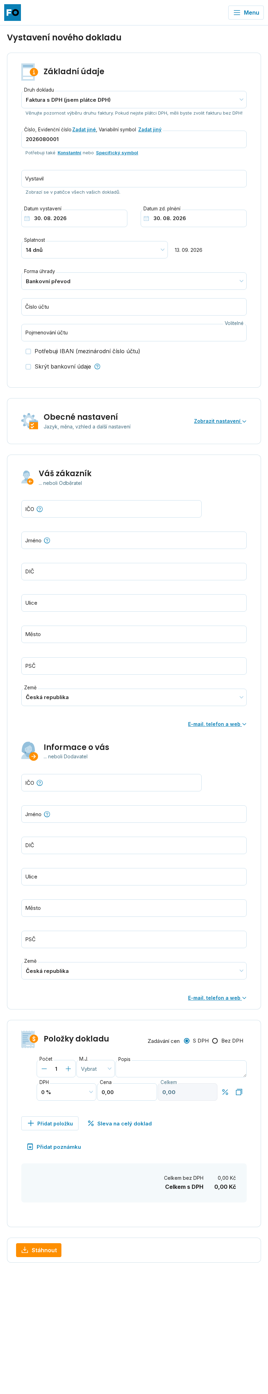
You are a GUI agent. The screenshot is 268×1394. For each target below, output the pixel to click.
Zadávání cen (164, 1041)
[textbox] (134, 540)
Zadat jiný (150, 129)
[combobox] (134, 540)
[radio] (196, 1041)
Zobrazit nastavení (218, 421)
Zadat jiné (84, 129)
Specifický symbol (117, 152)
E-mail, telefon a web (215, 724)
